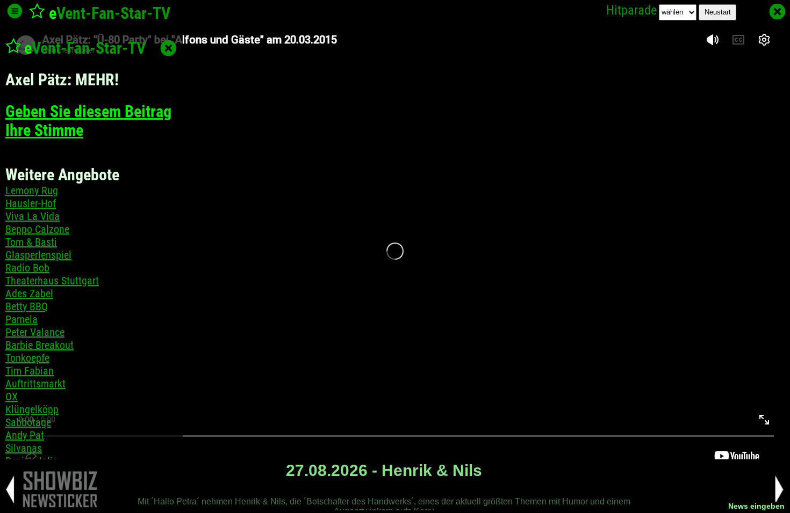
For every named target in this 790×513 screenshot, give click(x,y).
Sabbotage (28, 422)
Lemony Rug (31, 190)
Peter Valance (34, 332)
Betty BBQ (26, 306)
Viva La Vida (32, 216)
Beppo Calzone (37, 229)
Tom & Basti (31, 242)
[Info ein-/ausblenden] (14, 11)
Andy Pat (24, 435)
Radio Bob (27, 267)
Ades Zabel (29, 293)
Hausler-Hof (30, 203)
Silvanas (23, 448)
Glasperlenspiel (38, 254)
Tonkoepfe (27, 357)
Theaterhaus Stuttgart (52, 280)
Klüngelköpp (32, 409)
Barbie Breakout (39, 345)
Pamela (21, 319)
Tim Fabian (29, 370)
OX (11, 396)
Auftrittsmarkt (35, 383)
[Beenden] (777, 11)
